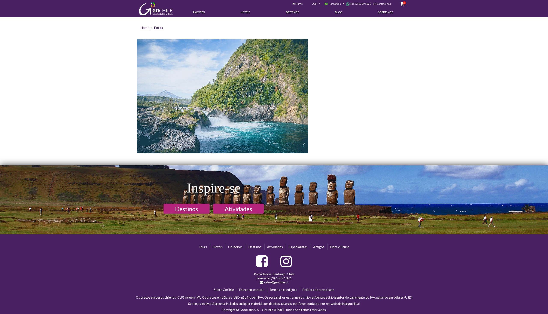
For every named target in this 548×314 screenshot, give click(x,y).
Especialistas (298, 247)
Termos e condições (283, 290)
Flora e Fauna (339, 247)
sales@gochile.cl (276, 282)
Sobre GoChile (224, 290)
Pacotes (199, 12)
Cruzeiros (235, 247)
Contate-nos (384, 3)
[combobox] (313, 4)
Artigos (318, 247)
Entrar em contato (251, 290)
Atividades (238, 208)
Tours (203, 247)
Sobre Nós (385, 12)
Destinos (292, 12)
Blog (338, 12)
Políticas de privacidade (318, 290)
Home (299, 3)
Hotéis (245, 12)
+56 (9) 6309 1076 (360, 3)
